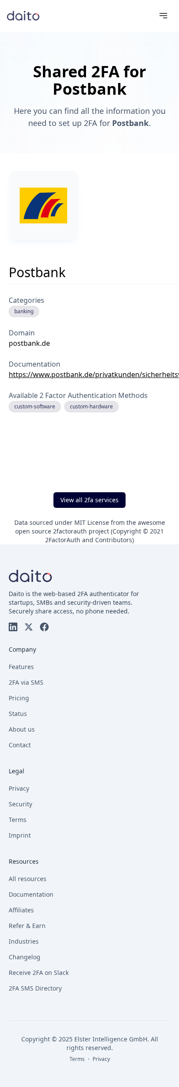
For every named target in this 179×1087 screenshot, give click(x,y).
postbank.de (29, 343)
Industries (24, 941)
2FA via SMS (26, 682)
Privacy (19, 788)
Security (20, 804)
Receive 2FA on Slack (39, 972)
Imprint (20, 835)
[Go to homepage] (23, 15)
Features (21, 667)
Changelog (24, 957)
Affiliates (21, 910)
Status (18, 713)
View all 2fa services (89, 500)
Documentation (31, 894)
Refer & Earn (27, 925)
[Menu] (163, 15)
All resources (27, 879)
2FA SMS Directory (35, 988)
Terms (18, 819)
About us (22, 729)
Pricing (19, 698)
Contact (20, 745)
